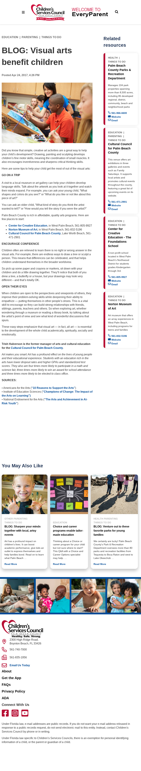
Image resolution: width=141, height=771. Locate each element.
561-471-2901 (119, 201)
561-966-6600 (119, 113)
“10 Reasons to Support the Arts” (53, 387)
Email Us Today (20, 665)
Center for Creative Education (28, 225)
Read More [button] (10, 564)
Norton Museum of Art (23, 229)
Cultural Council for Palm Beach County (35, 233)
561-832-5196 (119, 336)
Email (114, 120)
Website (116, 116)
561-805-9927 (119, 277)
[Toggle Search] (116, 12)
